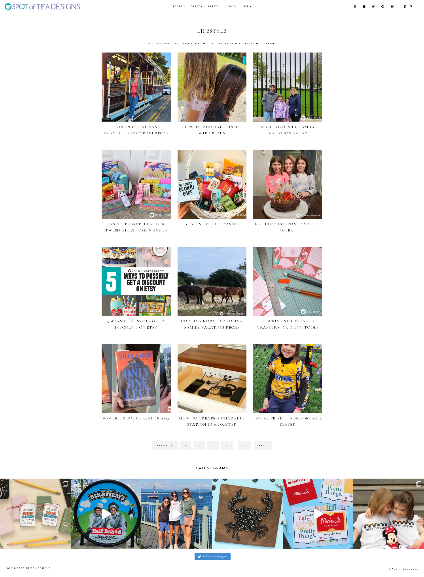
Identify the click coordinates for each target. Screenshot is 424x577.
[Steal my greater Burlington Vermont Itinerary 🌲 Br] (176, 514)
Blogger (171, 44)
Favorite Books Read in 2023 (136, 418)
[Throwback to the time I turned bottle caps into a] (247, 514)
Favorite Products (198, 44)
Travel (271, 44)
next (263, 446)
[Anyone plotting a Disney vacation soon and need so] (388, 514)
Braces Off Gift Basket (211, 224)
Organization (229, 44)
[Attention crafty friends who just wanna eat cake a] (318, 514)
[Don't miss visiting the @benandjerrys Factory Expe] (106, 514)
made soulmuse (403, 569)
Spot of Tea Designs (34, 568)
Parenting (253, 44)
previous (165, 446)
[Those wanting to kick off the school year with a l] (35, 514)
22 (247, 447)
